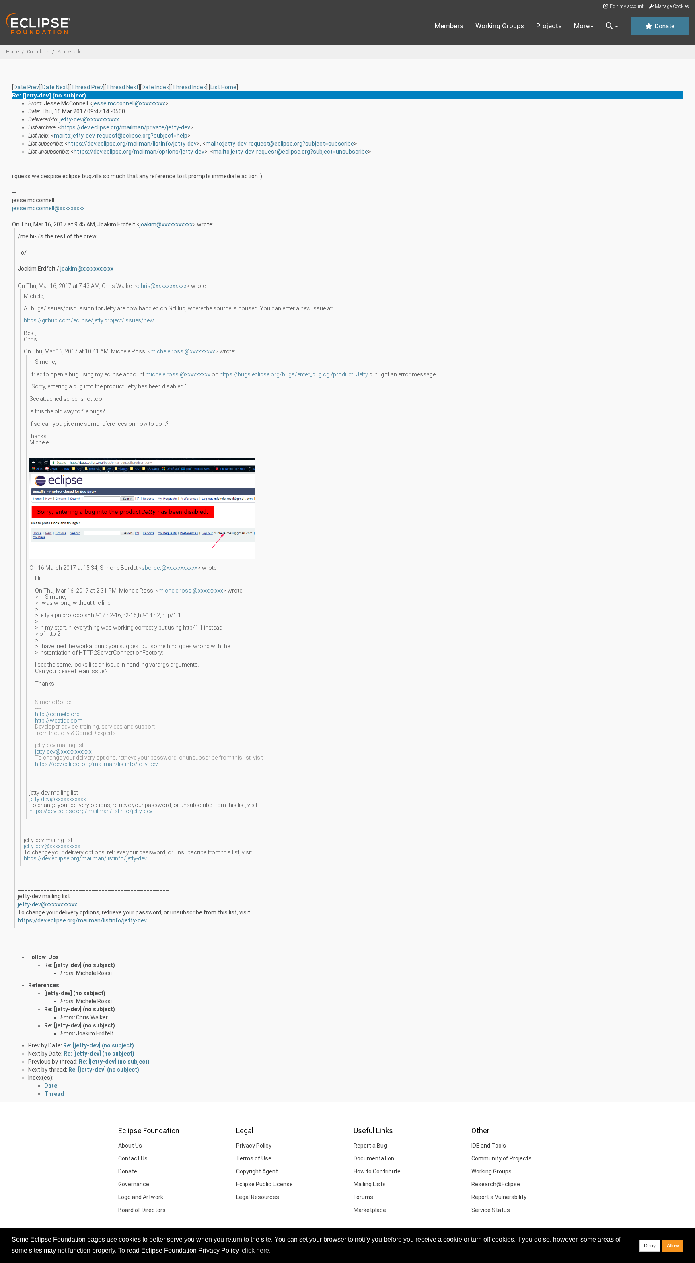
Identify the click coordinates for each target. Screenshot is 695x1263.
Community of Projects (501, 1158)
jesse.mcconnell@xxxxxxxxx (129, 103)
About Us (130, 1145)
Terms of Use (253, 1158)
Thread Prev (87, 87)
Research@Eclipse (495, 1184)
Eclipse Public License (264, 1184)
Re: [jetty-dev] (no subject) (79, 965)
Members (449, 26)
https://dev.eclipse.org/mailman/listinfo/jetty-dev (132, 143)
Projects (549, 26)
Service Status (490, 1210)
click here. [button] (256, 1250)
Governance (133, 1184)
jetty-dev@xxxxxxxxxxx (89, 119)
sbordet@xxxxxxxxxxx (169, 568)
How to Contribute (377, 1171)
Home (12, 52)
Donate (663, 26)
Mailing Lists (370, 1184)
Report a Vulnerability (498, 1197)
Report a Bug (370, 1145)
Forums (363, 1197)
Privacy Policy (253, 1145)
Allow (673, 1246)
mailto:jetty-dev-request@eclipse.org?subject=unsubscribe (290, 151)
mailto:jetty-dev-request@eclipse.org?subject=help (120, 135)
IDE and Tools (488, 1145)
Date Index (155, 87)
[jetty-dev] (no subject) (74, 993)
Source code (69, 52)
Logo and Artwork (140, 1197)
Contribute (38, 52)
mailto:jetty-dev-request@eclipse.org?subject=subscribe (280, 143)
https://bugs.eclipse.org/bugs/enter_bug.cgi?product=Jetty (294, 374)
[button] (612, 26)
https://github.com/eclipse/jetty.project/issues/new (89, 320)
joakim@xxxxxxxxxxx (166, 224)
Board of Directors (142, 1210)
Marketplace (370, 1210)
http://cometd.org (57, 714)
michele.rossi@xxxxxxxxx (182, 351)
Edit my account (626, 6)
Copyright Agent (257, 1171)
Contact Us (133, 1158)
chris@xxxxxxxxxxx (162, 286)
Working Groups (499, 26)
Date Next (55, 87)
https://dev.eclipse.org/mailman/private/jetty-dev (125, 127)
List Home (223, 87)
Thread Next (122, 87)
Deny (650, 1246)
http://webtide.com (58, 720)
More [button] (582, 26)
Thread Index (189, 87)
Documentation (374, 1158)
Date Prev (26, 87)
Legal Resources (257, 1197)
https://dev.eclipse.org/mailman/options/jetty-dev (139, 151)
